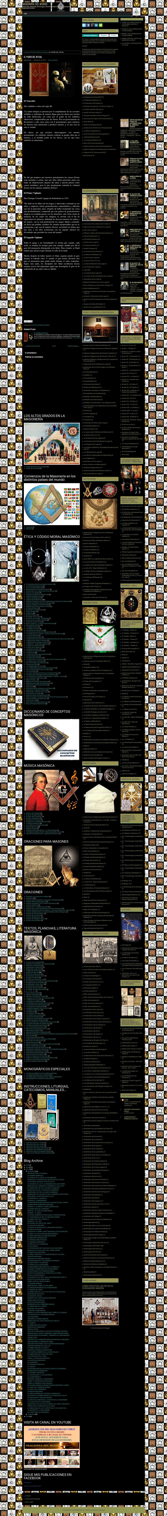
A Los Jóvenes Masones (34, 587)
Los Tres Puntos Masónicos (35, 678)
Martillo (86, 733)
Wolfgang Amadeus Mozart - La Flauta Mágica (41, 830)
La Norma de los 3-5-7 (91, 261)
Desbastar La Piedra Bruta (92, 834)
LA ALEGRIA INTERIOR (34, 1283)
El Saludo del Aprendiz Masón (93, 857)
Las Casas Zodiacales (129, 961)
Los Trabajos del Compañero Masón (95, 730)
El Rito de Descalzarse (91, 994)
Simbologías (27, 1482)
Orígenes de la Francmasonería (94, 152)
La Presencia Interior (32, 649)
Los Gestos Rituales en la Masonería (38, 1023)
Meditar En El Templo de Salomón (37, 681)
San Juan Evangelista (129, 571)
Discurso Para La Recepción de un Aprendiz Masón (100, 837)
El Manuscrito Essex (128, 1046)
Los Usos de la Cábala (129, 747)
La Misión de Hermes (129, 957)
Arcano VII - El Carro (128, 373)
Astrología (125, 945)
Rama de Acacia (89, 594)
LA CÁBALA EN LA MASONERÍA (37, 1265)
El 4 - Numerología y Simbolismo (132, 855)
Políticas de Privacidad (32, 1499)
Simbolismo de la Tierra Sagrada (94, 1167)
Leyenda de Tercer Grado (92, 574)
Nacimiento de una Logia (92, 461)
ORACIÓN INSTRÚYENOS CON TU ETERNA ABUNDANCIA (45, 1344)
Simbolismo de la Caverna (92, 1139)
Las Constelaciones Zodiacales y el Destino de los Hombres (132, 964)
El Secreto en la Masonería (34, 610)
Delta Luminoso (89, 972)
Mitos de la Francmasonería (93, 143)
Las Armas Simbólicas (33, 1017)
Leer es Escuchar (31, 664)
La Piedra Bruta (88, 885)
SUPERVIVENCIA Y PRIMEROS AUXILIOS (131, 1118)
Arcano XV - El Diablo (129, 401)
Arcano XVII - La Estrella (129, 407)
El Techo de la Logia (90, 242)
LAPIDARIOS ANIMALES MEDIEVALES (39, 1350)
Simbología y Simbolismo (92, 1245)
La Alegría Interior (32, 627)
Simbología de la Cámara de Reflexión (96, 1228)
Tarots (124, 454)
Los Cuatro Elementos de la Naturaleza (96, 1068)
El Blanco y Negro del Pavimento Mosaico (97, 233)
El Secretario (88, 417)
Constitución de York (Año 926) (132, 1033)
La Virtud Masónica (32, 656)
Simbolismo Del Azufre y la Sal (36, 1051)
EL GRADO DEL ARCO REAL (36, 1252)
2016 (27, 1416)
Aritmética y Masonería (33, 965)
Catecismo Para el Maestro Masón (37, 1149)
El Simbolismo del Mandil (92, 1028)
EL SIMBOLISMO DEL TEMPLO (37, 1306)
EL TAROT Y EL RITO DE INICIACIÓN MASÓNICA (42, 1234)
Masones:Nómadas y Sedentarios (37, 1032)
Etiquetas (104, 35)
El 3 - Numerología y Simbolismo (132, 851)
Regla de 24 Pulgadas (91, 909)
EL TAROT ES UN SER (34, 1229)
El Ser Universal (31, 611)
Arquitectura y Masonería (34, 967)
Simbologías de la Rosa (91, 1252)
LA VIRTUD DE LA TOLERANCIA (37, 1244)
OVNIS (126, 1100)
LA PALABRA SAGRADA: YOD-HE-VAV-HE (41, 1182)
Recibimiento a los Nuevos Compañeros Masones (100, 739)
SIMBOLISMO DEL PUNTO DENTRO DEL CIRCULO (43, 1321)
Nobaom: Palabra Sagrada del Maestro (96, 583)
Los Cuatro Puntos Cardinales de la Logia (97, 276)
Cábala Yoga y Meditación (130, 667)
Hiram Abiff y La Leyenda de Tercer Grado (97, 559)
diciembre (31, 1171)
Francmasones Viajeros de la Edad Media (97, 118)
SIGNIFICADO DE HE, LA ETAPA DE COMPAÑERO (43, 1190)
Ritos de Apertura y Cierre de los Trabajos (97, 285)
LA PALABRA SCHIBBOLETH (134, 141)
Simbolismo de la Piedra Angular (94, 1161)
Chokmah (125, 661)
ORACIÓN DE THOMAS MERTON (37, 1319)
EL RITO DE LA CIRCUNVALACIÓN (38, 1279)
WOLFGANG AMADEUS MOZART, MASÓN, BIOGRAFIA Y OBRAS (48, 1385)
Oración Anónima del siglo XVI (36, 901)
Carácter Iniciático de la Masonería (37, 594)
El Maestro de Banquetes (92, 396)
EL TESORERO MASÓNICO (35, 1373)
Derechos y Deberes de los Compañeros (97, 670)
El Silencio (29, 613)
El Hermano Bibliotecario (92, 387)
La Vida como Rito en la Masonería (37, 654)
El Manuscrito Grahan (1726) (131, 1049)
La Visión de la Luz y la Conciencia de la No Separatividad (45, 659)
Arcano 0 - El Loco (128, 345)
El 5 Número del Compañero (93, 678)
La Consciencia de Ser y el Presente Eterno (40, 632)
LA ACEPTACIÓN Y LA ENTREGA (37, 1263)
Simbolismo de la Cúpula (92, 1145)
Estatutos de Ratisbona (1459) (132, 1057)
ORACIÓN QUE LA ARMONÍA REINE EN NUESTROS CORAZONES (48, 1339)
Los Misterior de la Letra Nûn (93, 1080)
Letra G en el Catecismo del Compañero (39, 1153)
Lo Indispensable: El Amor (34, 666)
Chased (124, 658)
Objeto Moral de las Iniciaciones (36, 685)
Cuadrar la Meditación (33, 598)
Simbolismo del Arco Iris (92, 1176)
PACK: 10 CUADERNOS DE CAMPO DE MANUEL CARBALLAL (132, 1103)
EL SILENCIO (31, 1323)
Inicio (54, 346)
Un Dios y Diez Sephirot (129, 763)
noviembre (31, 1414)
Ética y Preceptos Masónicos (35, 704)
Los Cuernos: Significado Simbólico (95, 1071)
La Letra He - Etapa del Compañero (95, 718)
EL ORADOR (31, 1366)
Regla (85, 746)
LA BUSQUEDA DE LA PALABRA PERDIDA (41, 1314)
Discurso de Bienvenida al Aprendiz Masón (98, 842)
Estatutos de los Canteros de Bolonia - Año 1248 (131, 1067)
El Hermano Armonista (33, 820)
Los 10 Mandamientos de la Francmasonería (40, 668)
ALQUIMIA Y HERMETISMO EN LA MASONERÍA (42, 1269)
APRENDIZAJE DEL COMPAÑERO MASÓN (40, 1304)
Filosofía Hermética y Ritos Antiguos (95, 115)
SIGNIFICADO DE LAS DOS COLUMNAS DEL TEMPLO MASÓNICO (48, 1404)
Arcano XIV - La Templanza (130, 395)
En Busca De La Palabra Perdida (36, 620)
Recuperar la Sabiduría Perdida (36, 690)
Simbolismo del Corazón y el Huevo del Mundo (99, 1185)
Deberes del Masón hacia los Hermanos (39, 603)
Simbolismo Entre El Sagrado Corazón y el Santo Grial (101, 1121)
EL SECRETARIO (32, 1362)
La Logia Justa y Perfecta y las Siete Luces (97, 432)
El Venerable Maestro (90, 426)
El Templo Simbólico (90, 245)
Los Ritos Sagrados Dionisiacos (36, 1025)
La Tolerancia (30, 652)
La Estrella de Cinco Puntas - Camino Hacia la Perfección (44, 634)
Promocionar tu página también (32, 1486)
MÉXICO (28, 529)
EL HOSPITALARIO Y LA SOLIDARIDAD (39, 1375)
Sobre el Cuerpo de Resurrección (37, 695)
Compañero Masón (90, 667)
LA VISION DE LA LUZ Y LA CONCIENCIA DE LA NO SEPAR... (46, 1184)
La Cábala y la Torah (128, 709)
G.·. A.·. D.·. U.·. (30, 991)
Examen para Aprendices (92, 869)
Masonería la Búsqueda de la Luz (37, 1029)
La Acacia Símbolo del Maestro (94, 562)
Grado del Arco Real (32, 468)
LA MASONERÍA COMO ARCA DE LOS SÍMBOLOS (43, 1267)
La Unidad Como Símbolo (34, 1015)
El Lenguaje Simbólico (91, 985)
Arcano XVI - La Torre (128, 404)
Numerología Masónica (129, 895)
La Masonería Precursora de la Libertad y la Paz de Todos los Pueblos (49, 639)
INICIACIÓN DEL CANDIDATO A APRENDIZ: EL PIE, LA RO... (46, 1186)
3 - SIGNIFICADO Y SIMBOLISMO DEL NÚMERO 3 (136, 247)
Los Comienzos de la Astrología (132, 968)
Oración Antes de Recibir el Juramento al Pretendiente (43, 900)
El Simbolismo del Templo (92, 103)
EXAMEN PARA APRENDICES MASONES (40, 1204)
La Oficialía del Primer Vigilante (93, 438)
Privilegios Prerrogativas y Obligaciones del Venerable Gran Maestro (98, 590)
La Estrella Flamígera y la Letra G (94, 712)
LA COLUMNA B (32, 1246)
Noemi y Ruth (30, 1035)
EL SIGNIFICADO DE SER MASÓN (38, 1412)
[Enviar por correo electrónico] (25, 321)
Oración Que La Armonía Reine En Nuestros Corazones (44, 908)
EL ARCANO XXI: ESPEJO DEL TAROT (39, 1223)
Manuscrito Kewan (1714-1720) (132, 1085)
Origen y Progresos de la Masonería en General (99, 149)
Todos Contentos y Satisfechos (36, 698)
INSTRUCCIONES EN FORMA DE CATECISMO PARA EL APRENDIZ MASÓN (136, 123)
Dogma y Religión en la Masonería (37, 605)
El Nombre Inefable (90, 988)
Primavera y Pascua (32, 1042)
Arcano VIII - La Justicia (129, 376)
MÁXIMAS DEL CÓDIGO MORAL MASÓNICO (41, 1298)
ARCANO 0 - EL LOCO (34, 1221)
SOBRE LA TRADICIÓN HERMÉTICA (38, 1358)
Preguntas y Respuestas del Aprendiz (96, 903)
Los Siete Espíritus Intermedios (132, 742)
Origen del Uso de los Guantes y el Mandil (39, 1039)
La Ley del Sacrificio (90, 1052)
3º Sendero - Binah (128, 636)
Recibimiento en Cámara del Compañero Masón (99, 743)
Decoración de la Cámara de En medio (96, 224)
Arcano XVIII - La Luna (129, 410)
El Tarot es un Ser (127, 424)
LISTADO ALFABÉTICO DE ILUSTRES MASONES (41, 1073)
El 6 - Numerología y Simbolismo (132, 868)
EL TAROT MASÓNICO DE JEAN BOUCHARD (41, 1236)
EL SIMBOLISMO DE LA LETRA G (38, 1348)
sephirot (124, 771)
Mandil (86, 894)
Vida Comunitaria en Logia (92, 474)
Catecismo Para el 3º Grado (35, 1146)
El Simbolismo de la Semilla (93, 1015)
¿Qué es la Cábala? (128, 774)
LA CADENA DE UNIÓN (34, 1290)
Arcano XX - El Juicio (128, 413)
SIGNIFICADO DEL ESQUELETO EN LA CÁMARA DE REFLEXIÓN (47, 1194)
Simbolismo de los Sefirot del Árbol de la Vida (131, 756)
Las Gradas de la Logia (91, 267)
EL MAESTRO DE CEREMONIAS (37, 1371)
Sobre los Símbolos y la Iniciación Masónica (40, 1058)
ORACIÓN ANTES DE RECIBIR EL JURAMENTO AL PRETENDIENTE (48, 1335)
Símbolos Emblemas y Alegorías (94, 1264)
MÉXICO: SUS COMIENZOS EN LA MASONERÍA (131, 34)
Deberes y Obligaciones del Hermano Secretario (99, 353)
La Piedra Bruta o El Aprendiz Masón (95, 888)
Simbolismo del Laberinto (92, 1195)
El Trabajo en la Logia (33, 617)
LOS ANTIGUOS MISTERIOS (36, 1360)
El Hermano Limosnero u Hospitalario (96, 390)
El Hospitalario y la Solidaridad (93, 393)
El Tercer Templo (31, 615)
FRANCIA (29, 527)
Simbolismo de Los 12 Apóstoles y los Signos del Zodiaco (131, 975)
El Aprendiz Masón (32, 972)
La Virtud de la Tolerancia (34, 657)
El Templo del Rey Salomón (35, 988)
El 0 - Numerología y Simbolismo (132, 836)
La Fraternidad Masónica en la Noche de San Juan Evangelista (132, 529)
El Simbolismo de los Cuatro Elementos (96, 1022)
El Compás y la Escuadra (92, 979)
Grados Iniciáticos (89, 429)
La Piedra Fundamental (33, 1010)
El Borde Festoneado (90, 236)
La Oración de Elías (128, 727)
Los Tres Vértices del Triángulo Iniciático (97, 1086)
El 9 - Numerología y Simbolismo (132, 876)
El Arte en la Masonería (33, 974)
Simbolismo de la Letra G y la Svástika (96, 1155)
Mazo (85, 897)
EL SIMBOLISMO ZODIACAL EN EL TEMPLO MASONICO (44, 1077)
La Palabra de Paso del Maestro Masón (96, 571)
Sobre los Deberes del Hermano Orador (96, 470)
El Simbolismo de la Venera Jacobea (95, 1019)
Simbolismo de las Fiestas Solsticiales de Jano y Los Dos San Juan (132, 575)
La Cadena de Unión (32, 628)
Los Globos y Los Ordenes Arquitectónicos (98, 1074)
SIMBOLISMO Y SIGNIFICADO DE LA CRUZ (41, 1406)
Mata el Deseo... (31, 680)
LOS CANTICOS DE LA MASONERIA (38, 1402)
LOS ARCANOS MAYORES (35, 1225)
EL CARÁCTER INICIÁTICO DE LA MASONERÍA (42, 1287)
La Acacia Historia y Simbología (94, 1049)
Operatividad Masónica (33, 1037)
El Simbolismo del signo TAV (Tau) (95, 1040)
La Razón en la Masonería (34, 651)
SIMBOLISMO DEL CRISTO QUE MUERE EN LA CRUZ (132, 39)
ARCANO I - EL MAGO (34, 1213)
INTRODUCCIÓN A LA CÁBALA (37, 1173)
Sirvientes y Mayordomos (92, 467)
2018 (27, 1167)
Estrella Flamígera (89, 248)
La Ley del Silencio (32, 635)
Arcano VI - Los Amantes (130, 370)
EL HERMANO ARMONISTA (36, 1242)
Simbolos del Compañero (92, 755)
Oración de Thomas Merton (35, 913)
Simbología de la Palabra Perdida (94, 1232)
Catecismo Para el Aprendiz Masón (37, 1148)
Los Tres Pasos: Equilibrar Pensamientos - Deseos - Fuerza (45, 676)
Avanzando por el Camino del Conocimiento (40, 591)
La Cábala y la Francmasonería (132, 704)
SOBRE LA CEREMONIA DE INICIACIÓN (39, 1381)
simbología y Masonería (91, 1275)
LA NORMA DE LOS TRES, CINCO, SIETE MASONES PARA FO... (47, 1277)
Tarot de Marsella (127, 451)
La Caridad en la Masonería (35, 630)
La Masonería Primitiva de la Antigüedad (97, 128)
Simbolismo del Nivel (90, 1198)
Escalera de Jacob (90, 1046)
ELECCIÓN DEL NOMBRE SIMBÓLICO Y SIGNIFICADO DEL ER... (47, 1395)
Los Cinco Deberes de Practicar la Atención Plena (42, 673)
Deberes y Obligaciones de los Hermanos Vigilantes (101, 348)
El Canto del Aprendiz (33, 815)
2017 (27, 1169)
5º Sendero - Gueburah (129, 642)
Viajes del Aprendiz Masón (92, 928)
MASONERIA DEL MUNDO (34, 4)
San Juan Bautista (127, 561)
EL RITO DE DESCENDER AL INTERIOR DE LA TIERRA (44, 1273)
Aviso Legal (29, 1502)
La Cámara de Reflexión (91, 254)
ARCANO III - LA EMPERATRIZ (36, 1200)
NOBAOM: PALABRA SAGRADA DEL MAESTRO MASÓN (136, 160)
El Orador (87, 410)
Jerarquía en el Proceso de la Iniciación (39, 998)
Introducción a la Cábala (130, 690)
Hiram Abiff (87, 122)
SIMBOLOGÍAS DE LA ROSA (135, 177)
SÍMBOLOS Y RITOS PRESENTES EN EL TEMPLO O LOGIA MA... (47, 1312)
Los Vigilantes (88, 458)
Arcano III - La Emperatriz (130, 356)
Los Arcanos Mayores (129, 443)
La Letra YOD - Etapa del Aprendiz (95, 882)
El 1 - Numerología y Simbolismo (132, 841)
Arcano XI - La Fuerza (129, 384)
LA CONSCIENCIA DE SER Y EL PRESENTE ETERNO (43, 1217)
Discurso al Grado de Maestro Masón (96, 540)
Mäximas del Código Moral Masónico (38, 683)
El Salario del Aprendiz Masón (93, 854)
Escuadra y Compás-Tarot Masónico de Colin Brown (130, 433)
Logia (85, 270)
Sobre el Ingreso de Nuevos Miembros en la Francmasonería (46, 697)
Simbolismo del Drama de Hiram (94, 597)
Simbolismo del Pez (90, 1207)
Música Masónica (32, 827)
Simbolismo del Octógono (92, 1201)
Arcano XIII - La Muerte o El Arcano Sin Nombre (130, 391)
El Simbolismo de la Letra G (35, 984)
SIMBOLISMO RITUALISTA (35, 1300)
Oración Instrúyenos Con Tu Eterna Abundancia (41, 903)
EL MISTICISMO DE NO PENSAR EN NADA (40, 1271)
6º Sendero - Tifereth (128, 645)
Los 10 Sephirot (127, 739)
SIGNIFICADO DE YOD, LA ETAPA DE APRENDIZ (42, 1192)
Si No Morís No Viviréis (33, 693)
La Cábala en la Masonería (34, 1001)
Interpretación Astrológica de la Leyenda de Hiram (132, 949)
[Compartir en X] (29, 321)
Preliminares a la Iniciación (92, 906)
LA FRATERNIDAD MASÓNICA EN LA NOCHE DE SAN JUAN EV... (48, 1202)
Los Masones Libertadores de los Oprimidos (41, 675)
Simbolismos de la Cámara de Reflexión (97, 1219)
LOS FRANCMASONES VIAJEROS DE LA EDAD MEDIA (44, 1248)
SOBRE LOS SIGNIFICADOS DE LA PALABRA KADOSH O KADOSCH (132, 24)
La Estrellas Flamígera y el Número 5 (95, 715)
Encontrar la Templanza (33, 622)
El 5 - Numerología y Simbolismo (132, 860)
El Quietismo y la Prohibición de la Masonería (40, 981)
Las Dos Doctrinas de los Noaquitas (95, 134)
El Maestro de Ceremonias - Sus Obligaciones (98, 403)
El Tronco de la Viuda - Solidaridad (37, 618)
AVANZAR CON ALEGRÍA (35, 1308)
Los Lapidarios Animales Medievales (96, 1077)
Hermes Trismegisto (32, 994)
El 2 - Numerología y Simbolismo (132, 846)
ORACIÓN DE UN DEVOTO (35, 1294)
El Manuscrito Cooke (128, 1043)
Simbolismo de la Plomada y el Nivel (95, 1164)
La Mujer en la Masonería (34, 646)
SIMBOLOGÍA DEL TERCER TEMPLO (38, 1281)
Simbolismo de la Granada (92, 1149)
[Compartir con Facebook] (31, 321)
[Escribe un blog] (27, 321)
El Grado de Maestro (90, 549)
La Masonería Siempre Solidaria (36, 640)
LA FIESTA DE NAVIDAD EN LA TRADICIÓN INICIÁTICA (44, 1227)
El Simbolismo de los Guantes (93, 1025)
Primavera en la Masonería (34, 1040)
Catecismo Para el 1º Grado (35, 1143)
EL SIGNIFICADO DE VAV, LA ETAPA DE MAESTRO (43, 1188)
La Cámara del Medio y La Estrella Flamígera (98, 709)
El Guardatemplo (89, 381)
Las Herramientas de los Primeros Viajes (97, 891)
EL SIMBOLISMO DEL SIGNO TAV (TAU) (40, 1354)
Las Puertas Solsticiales (129, 539)
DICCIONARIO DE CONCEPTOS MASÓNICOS (40, 1078)
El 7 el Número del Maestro (130, 873)
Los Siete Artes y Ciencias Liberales (95, 1083)
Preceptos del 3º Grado (91, 586)
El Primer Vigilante (89, 413)
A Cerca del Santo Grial (91, 966)
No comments (52, 60)
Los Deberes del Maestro (92, 577)
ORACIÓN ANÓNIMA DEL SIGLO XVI (39, 1346)
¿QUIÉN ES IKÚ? (129, 1113)
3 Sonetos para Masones (34, 586)
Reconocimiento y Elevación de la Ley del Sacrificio (100, 1092)
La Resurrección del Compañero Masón (96, 727)
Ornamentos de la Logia (91, 279)
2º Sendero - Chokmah (129, 633)
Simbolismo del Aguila (91, 1173)
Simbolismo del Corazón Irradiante (95, 1179)
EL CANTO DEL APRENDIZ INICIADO (39, 1387)
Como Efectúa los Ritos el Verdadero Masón (98, 969)
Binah (123, 654)
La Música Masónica (33, 823)
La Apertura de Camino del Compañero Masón (99, 706)
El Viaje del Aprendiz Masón (93, 866)
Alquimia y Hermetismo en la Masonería (39, 964)
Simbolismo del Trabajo (91, 1216)
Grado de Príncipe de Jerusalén (36, 467)
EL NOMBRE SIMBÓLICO (35, 1175)
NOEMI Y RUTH (32, 1337)
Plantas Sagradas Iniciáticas (131, 552)
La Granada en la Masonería (35, 1006)
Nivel (85, 580)
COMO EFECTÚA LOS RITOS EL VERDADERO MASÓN (98, 1287)
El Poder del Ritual (36, 52)
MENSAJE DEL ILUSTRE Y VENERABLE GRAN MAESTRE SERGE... (48, 1333)
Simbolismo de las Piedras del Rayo (38, 1052)
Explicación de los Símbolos (93, 703)
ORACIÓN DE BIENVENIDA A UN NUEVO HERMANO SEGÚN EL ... (48, 1331)
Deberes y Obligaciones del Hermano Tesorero (99, 356)
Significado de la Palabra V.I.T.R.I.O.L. (95, 1107)
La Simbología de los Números (132, 887)
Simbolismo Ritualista (91, 1125)
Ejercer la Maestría (89, 543)
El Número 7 (126, 884)
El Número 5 (87, 687)
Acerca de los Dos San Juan (131, 506)
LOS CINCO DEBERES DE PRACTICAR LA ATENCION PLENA (46, 1215)
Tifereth (124, 760)
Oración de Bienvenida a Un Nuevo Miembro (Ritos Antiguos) (46, 912)
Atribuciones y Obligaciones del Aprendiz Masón (100, 817)
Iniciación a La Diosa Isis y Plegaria (37, 896)
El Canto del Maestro (33, 818)
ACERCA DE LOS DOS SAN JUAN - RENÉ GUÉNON (43, 1250)
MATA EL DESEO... (33, 1329)
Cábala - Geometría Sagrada (131, 664)
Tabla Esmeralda (89, 1272)
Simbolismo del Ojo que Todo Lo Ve (95, 1204)
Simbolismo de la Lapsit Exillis (93, 1152)
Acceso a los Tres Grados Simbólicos (96, 345)
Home (25, 14)
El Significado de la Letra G (92, 1009)
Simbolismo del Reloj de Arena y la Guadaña (98, 1213)
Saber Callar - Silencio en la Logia (37, 692)
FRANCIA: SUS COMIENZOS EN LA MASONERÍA (132, 30)
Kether (124, 693)
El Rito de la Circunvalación (92, 1003)
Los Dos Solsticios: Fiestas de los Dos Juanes (41, 1022)
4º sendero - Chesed (128, 639)
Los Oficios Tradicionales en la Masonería (97, 455)
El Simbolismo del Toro (91, 1037)
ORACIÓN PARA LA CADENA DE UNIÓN (40, 1342)
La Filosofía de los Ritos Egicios (36, 1005)
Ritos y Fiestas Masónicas (34, 1046)
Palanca (86, 736)
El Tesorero (87, 420)
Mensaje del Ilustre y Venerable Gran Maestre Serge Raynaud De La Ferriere (50, 1034)
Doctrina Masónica (90, 372)
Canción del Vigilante (33, 813)
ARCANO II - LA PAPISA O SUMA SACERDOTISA (42, 1206)
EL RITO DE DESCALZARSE (36, 1302)
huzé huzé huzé (31, 700)
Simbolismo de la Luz (91, 1158)
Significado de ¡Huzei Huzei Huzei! (37, 1047)
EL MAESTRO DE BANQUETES (37, 1238)
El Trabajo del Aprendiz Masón (36, 989)
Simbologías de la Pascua (92, 1249)
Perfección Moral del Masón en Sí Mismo (39, 688)
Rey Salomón (88, 155)
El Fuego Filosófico (32, 977)
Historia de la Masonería (91, 125)
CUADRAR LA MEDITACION (36, 1310)
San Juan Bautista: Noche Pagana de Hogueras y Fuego (131, 565)
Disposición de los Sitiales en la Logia (96, 227)
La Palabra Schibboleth (91, 721)
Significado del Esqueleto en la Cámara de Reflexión (101, 1113)
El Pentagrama (88, 693)
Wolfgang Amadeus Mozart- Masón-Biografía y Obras (44, 832)
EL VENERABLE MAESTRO (35, 1364)
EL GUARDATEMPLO (34, 1377)
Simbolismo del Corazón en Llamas (95, 1182)
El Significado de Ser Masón (35, 982)
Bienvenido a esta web (33, 969)
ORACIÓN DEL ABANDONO (36, 1327)
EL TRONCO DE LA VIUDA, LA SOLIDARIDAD (41, 1177)
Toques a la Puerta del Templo (93, 304)
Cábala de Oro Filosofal (129, 670)
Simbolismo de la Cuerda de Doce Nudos (97, 1142)
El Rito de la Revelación (91, 1006)
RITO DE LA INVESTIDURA (35, 1275)
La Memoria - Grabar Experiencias (37, 644)
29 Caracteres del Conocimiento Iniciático (39, 584)
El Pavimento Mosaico (91, 239)
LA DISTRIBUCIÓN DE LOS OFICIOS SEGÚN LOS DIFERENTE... (47, 1368)
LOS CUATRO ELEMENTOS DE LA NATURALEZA (43, 1352)
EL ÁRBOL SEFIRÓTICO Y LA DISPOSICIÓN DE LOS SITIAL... (46, 1254)
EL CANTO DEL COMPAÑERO (36, 1389)
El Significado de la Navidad (131, 517)
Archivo (113, 35)
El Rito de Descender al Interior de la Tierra (97, 997)
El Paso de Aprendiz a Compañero (95, 690)
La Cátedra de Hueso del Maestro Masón (97, 565)
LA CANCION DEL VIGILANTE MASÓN (39, 1397)
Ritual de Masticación (91, 288)
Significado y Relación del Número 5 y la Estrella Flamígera (45, 1049)
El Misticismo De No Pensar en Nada (38, 606)
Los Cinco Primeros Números (131, 891)
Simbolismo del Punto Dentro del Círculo (97, 1210)
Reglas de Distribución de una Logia (95, 282)
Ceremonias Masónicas (34, 596)
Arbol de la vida (127, 651)
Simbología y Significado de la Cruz (95, 1242)
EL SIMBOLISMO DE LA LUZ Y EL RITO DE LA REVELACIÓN (46, 1292)
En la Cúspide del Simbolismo (93, 1043)
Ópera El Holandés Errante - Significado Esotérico (42, 833)
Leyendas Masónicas (90, 137)
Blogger (107, 1328)
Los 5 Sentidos (31, 671)
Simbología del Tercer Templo (93, 1235)
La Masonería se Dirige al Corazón (37, 642)
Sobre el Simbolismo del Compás (95, 1255)
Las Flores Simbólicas (91, 1062)
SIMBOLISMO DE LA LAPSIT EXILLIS (136, 230)
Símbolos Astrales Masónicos (93, 1261)
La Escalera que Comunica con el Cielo (38, 1003)
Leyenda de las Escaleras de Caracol (38, 1018)
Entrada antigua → (74, 346)
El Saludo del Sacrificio (91, 860)
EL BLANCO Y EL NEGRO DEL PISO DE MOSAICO (136, 264)
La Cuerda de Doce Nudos (92, 251)
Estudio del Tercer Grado (92, 112)
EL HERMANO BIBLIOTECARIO (37, 1240)
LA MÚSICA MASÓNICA (35, 1391)
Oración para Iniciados (33, 920)
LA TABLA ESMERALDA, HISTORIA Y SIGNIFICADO (43, 1393)
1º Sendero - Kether (128, 630)
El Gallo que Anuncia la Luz (35, 979)
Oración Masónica (32, 905)
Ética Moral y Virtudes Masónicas (37, 702)
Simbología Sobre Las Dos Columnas (96, 1225)
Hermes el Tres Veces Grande (35, 996)
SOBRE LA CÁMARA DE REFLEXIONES (39, 1383)
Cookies (28, 1496)
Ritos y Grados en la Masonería (94, 464)
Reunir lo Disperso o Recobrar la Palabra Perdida (42, 1044)
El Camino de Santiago (91, 976)
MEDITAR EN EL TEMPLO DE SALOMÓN (40, 1285)
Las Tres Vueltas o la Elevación (36, 663)
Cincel (85, 664)
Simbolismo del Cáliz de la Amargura (96, 912)
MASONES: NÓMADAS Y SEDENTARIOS (40, 1379)
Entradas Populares (90, 35)
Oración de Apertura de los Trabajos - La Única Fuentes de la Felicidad (49, 910)
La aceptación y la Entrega (34, 661)
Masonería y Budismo (33, 1030)
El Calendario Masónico (91, 100)
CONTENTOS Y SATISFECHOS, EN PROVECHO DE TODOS (45, 1180)
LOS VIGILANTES (33, 1317)
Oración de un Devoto (33, 915)
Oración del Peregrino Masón (35, 919)
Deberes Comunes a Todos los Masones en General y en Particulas (48, 601)
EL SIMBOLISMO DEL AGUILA (37, 1325)
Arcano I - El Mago (128, 348)
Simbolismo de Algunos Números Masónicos (130, 898)
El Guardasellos (89, 378)
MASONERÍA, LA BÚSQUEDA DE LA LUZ (40, 1196)
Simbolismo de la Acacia (92, 1136)
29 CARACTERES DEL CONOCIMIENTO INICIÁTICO (43, 1261)
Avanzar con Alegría (32, 593)
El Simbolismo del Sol (33, 986)
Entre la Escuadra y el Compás (93, 696)
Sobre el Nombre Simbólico (35, 1054)
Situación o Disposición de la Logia (95, 296)
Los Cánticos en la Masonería (35, 825)
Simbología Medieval (90, 1222)
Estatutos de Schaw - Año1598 (132, 1061)
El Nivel (86, 684)
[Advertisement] (52, 34)
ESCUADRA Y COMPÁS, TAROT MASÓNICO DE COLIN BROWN (47, 1231)
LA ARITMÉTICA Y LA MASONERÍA (38, 1410)
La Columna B (88, 876)
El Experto (87, 375)
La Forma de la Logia (90, 257)
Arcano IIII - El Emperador (130, 359)
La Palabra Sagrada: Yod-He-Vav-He (38, 1008)
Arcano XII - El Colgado (129, 387)
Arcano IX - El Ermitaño (129, 362)
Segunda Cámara (89, 749)
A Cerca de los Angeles (33, 962)
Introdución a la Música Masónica (37, 822)
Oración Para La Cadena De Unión (37, 907)
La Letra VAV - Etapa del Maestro (94, 568)
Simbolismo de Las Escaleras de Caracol (97, 752)
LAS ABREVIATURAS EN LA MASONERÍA (39, 1075)
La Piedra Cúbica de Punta (92, 724)
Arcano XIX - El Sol (128, 398)
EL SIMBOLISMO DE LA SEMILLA (38, 1219)
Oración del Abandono (33, 917)
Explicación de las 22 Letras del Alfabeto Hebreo (132, 686)
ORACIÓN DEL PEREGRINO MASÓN (38, 1258)
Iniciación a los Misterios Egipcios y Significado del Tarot (132, 438)
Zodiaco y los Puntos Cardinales (36, 1059)
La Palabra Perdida (90, 1058)
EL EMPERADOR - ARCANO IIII (37, 1198)
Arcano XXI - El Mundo (129, 417)
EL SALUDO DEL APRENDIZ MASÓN (136, 194)
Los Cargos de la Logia (91, 273)
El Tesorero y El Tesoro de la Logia (95, 423)
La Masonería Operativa (34, 637)
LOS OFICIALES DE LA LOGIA (36, 1356)
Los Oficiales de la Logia (92, 452)
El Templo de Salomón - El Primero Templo (97, 106)
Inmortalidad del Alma (33, 625)
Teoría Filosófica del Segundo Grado (95, 758)
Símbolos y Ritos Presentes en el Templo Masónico (100, 299)
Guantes (86, 872)
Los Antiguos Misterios (91, 140)
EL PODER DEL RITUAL (33, 57)
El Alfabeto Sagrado (128, 678)
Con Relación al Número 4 (130, 830)
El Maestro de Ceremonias (92, 399)
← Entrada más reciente (32, 346)
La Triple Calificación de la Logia (94, 264)
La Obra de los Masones (34, 647)
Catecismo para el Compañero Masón (38, 1151)
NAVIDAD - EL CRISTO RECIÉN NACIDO (39, 1211)
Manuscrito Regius (128, 1090)
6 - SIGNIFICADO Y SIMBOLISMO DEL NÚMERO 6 (136, 213)
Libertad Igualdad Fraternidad (36, 1020)
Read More (77, 338)
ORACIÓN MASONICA (34, 1256)
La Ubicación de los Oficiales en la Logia (97, 441)
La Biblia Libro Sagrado (33, 1000)
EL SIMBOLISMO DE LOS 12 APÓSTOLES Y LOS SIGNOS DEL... (47, 1408)
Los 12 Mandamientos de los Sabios (38, 669)
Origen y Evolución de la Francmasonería (97, 146)
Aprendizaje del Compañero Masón (37, 589)
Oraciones (29, 686)
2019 (27, 1165)
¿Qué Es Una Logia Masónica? (93, 307)
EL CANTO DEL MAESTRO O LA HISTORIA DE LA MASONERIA (47, 1400)
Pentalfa (86, 1089)
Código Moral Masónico (34, 599)
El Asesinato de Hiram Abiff (35, 976)
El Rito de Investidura (90, 851)
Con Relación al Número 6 (130, 833)
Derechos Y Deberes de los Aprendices (96, 831)
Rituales (45, 52)
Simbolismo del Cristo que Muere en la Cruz (98, 1189)
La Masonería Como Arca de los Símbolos (97, 1055)
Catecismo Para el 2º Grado (35, 1144)
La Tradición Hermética (33, 1013)
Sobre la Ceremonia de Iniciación (37, 1056)
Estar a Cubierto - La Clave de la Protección (40, 623)
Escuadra (87, 556)
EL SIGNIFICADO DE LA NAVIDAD (38, 1209)
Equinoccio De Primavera (130, 520)
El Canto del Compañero (34, 816)
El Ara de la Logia (89, 230)
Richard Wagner (31, 828)
